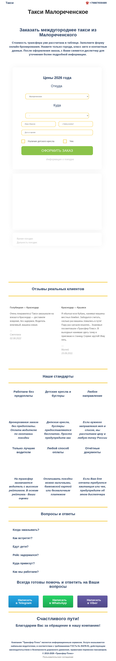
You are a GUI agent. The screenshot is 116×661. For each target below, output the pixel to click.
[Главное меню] (80, 3)
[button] (58, 530)
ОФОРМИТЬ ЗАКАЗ (57, 150)
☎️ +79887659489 (96, 2)
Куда (57, 105)
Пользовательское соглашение (58, 657)
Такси (10, 2)
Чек (71, 141)
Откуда (56, 86)
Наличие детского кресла (41, 141)
